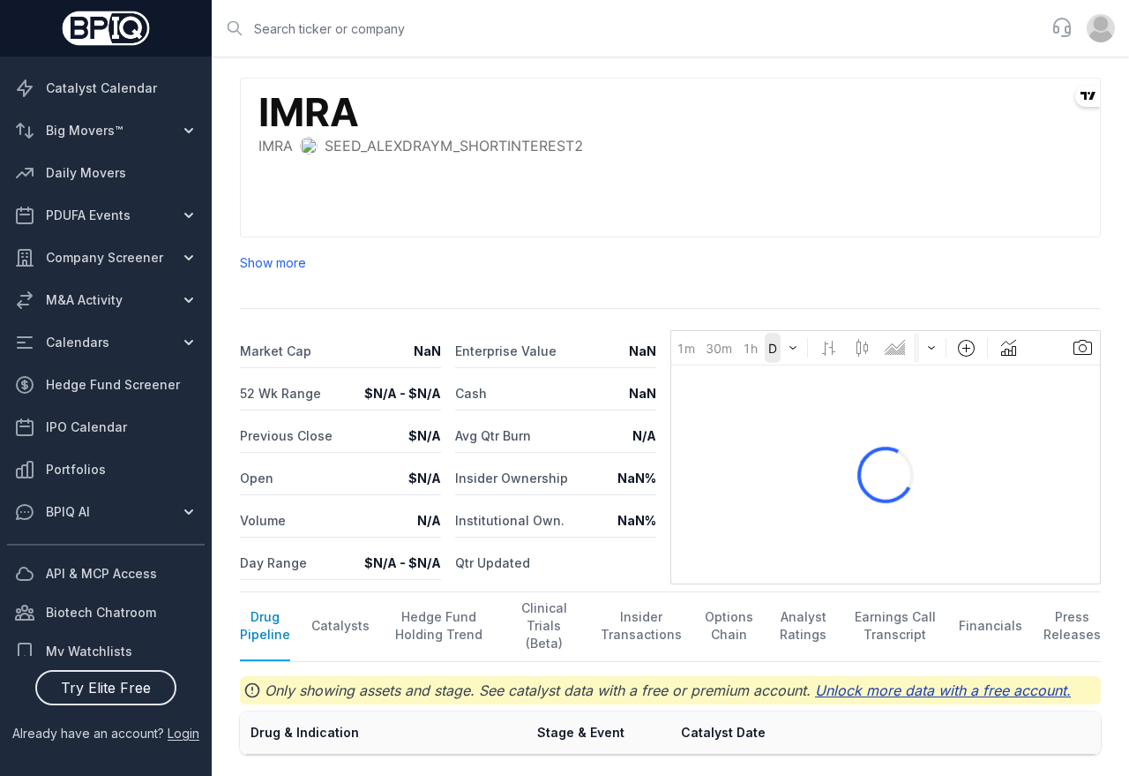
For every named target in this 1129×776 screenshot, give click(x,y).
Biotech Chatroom (101, 612)
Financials (990, 625)
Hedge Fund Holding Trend (438, 625)
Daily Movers (86, 172)
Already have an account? (105, 733)
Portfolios (76, 469)
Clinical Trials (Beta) (544, 625)
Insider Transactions (641, 625)
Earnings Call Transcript (895, 625)
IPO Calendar (86, 426)
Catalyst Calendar (101, 87)
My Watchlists (89, 651)
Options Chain (729, 625)
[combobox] (626, 28)
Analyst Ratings (803, 625)
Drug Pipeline (265, 625)
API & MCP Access (101, 573)
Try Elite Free (106, 688)
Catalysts (340, 625)
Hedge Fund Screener (113, 384)
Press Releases (1072, 625)
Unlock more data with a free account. (943, 690)
